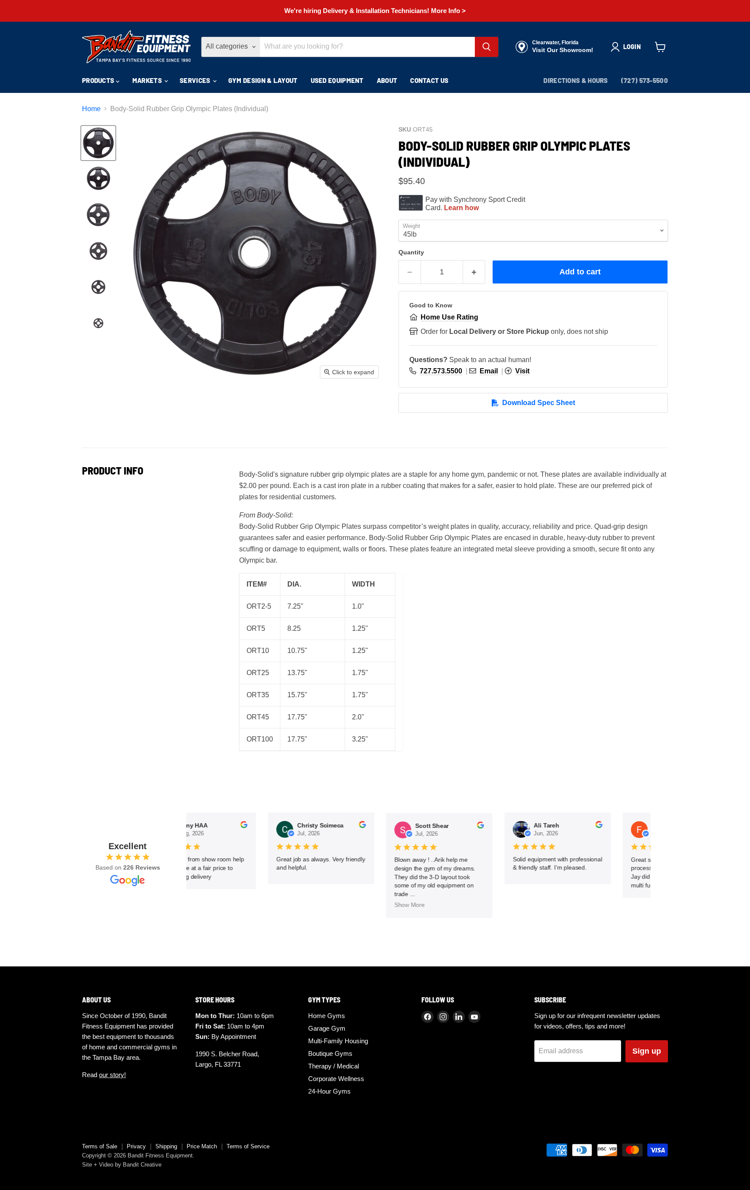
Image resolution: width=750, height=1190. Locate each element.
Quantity (411, 252)
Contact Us (429, 80)
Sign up (646, 1051)
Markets (147, 80)
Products (99, 80)
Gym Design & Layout (263, 80)
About (387, 80)
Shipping (166, 1146)
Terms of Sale (99, 1146)
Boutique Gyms (330, 1053)
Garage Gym (326, 1028)
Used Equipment (337, 80)
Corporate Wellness (336, 1078)
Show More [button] (404, 905)
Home (91, 108)
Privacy (136, 1146)
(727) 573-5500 (644, 80)
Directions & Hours (575, 80)
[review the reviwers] (238, 826)
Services (196, 80)
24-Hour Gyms (329, 1091)
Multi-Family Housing (338, 1041)
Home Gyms (326, 1015)
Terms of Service (248, 1146)
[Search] (486, 47)
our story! (112, 1074)
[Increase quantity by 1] (474, 272)
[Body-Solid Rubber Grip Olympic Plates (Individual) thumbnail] (98, 143)
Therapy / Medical (333, 1066)
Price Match (202, 1146)
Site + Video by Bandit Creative (121, 1164)
